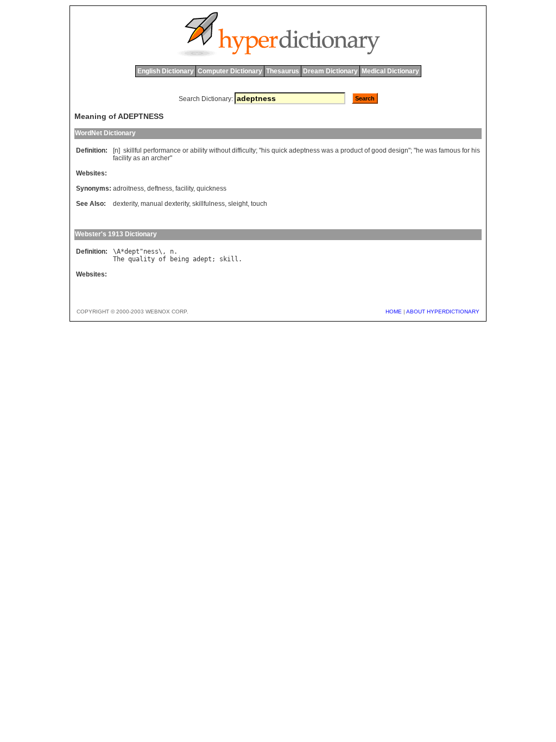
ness (151, 251)
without (219, 150)
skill (228, 259)
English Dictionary (165, 71)
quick (279, 150)
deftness (159, 188)
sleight (238, 203)
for (466, 150)
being (179, 259)
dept (132, 251)
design (398, 150)
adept (202, 259)
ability (198, 150)
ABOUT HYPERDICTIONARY (442, 312)
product (351, 150)
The (118, 259)
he (420, 150)
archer (160, 158)
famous (449, 150)
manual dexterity (165, 203)
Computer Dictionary (230, 71)
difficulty (244, 150)
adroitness (128, 188)
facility (122, 158)
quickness (211, 188)
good (379, 150)
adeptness (304, 150)
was (327, 150)
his (265, 150)
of (367, 150)
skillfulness (208, 203)
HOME (394, 312)
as (136, 158)
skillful (132, 150)
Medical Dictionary (390, 71)
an (145, 158)
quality (141, 259)
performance (162, 150)
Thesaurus (282, 71)
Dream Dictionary (330, 71)
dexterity (125, 203)
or (185, 150)
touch (259, 203)
